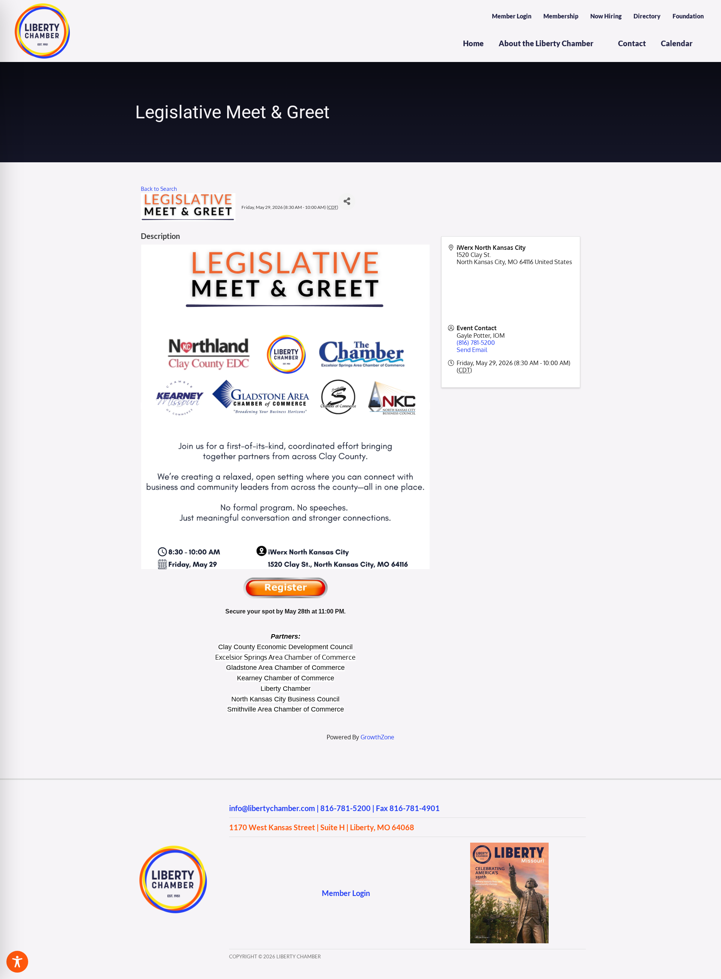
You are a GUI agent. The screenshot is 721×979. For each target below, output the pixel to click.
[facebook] (232, 892)
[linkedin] (276, 892)
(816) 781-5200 (476, 342)
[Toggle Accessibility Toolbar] (17, 961)
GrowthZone (377, 737)
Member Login (346, 892)
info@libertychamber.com (272, 808)
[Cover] (509, 845)
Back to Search (159, 188)
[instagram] (247, 892)
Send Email (472, 350)
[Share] (346, 201)
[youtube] (261, 892)
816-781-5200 (345, 808)
